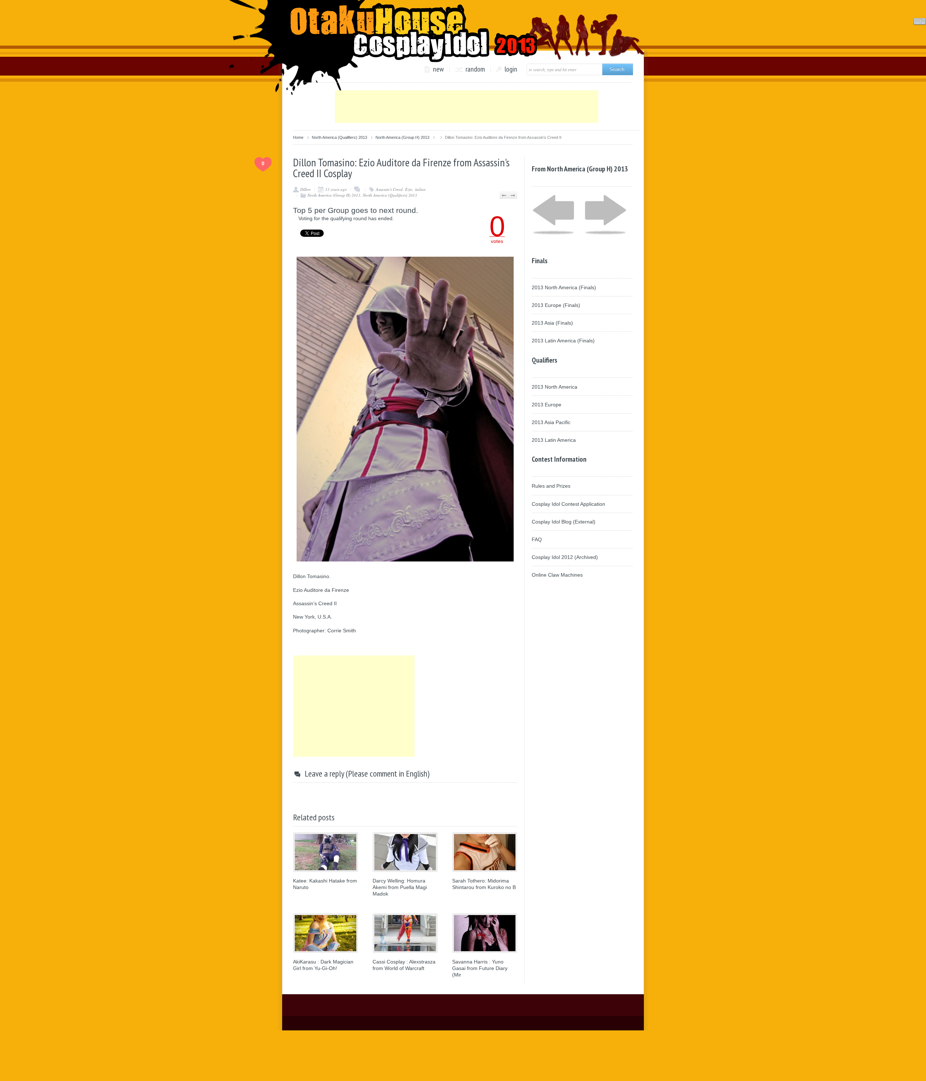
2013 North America (554, 387)
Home (298, 137)
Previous (504, 195)
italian (420, 189)
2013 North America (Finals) (564, 287)
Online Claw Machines (557, 575)
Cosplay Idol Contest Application (568, 504)
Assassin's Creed (389, 189)
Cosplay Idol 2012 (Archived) (565, 557)
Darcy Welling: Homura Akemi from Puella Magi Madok (400, 887)
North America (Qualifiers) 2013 (339, 137)
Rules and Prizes (551, 486)
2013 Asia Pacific (551, 422)
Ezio (408, 189)
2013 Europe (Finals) (556, 305)
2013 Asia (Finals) (552, 323)
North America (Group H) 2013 (402, 137)
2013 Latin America (554, 440)
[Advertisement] (466, 106)
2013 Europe (546, 404)
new (438, 69)
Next (512, 195)
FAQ (537, 539)
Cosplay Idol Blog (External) (563, 522)
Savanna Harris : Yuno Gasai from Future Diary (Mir (479, 968)
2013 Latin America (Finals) (563, 340)
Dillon (305, 189)
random (475, 69)
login (511, 69)
